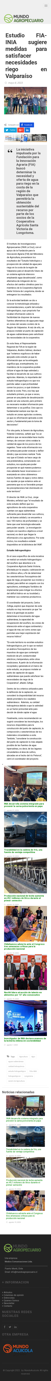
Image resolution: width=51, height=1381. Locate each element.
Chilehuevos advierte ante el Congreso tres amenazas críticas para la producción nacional (24, 946)
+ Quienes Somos (10, 1300)
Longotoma (28, 1076)
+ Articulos (7, 1292)
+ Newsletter (8, 1303)
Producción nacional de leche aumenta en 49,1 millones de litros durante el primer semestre (24, 898)
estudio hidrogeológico (17, 1071)
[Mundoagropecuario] (24, 16)
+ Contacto (7, 1306)
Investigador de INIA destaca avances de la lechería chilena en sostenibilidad (25, 1039)
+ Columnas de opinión (13, 1295)
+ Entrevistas (8, 1298)
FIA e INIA (33, 1071)
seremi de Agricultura (16, 1081)
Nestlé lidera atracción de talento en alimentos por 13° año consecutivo (23, 993)
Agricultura (23, 1057)
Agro (33, 1057)
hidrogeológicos (14, 1076)
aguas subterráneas (16, 1062)
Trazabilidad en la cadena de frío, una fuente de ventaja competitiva (23, 851)
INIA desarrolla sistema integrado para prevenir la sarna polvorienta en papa (24, 805)
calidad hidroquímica (16, 1066)
